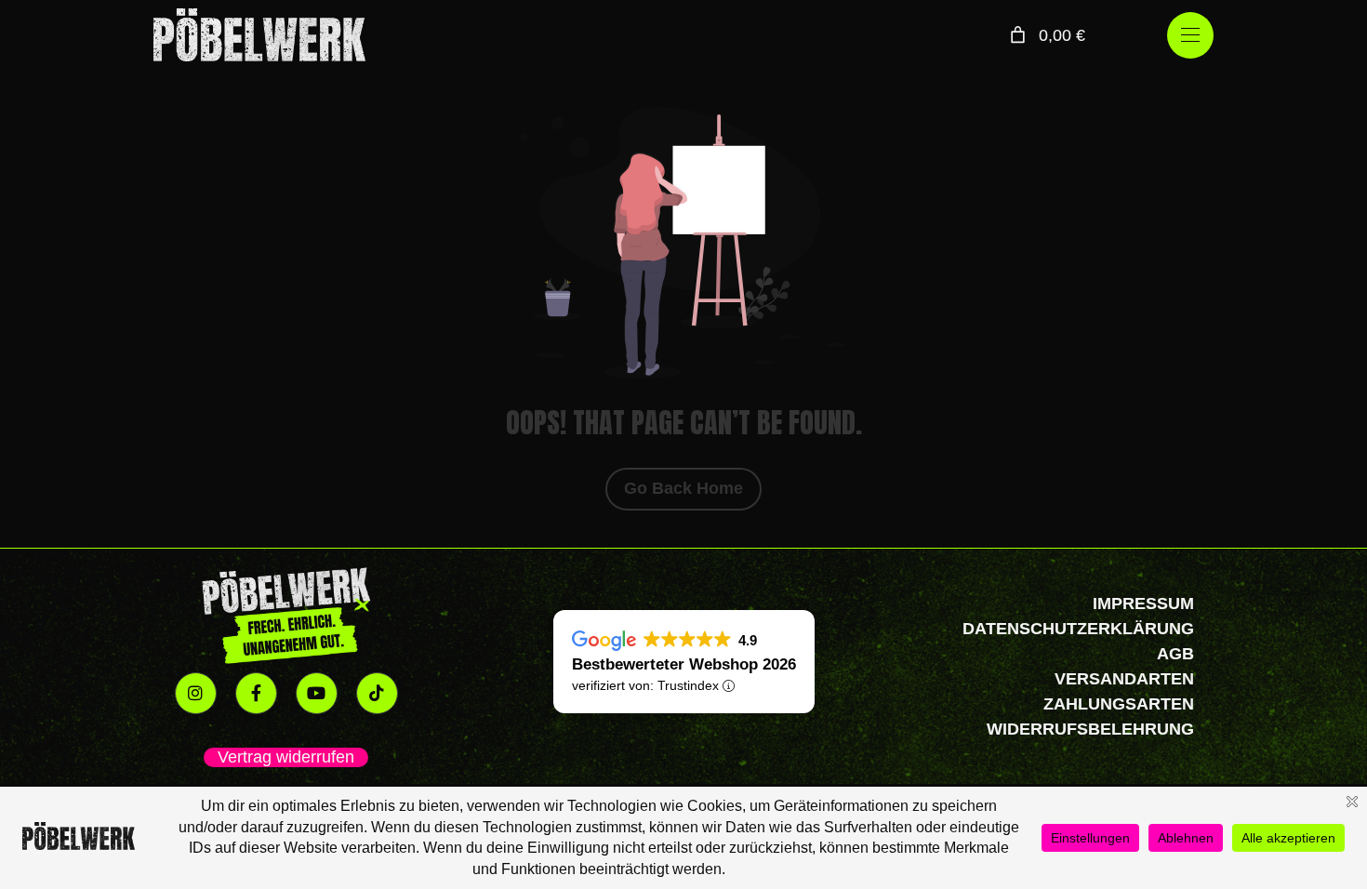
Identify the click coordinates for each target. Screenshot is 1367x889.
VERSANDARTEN (1124, 679)
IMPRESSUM (1143, 603)
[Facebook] (256, 693)
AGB (1175, 653)
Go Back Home (683, 488)
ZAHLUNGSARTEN (1118, 704)
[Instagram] (196, 693)
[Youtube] (317, 693)
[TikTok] (377, 693)
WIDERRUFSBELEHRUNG (1090, 729)
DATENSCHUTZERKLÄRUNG (1078, 628)
